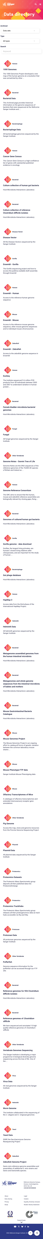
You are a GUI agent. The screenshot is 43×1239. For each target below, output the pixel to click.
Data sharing (8, 1199)
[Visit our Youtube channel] (15, 1227)
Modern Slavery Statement (31, 1204)
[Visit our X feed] (19, 1227)
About (6, 1196)
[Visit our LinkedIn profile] (28, 1227)
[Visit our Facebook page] (25, 1227)
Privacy (7, 1202)
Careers (26, 1199)
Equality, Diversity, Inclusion (32, 1202)
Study (6, 1204)
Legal (25, 1196)
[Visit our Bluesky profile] (22, 1227)
